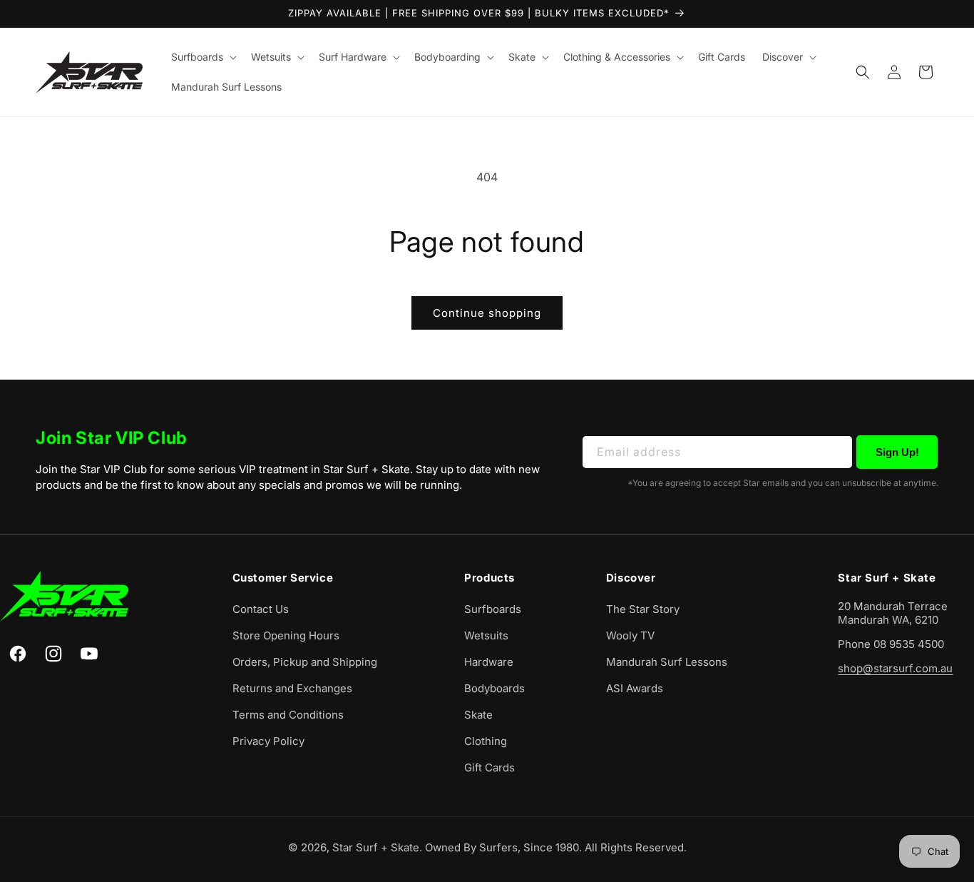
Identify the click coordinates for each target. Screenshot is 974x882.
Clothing (485, 741)
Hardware (488, 662)
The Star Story (643, 609)
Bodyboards (494, 688)
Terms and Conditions (288, 714)
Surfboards (492, 609)
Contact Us (260, 609)
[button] (202, 57)
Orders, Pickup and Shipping (304, 662)
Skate (478, 714)
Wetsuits (486, 635)
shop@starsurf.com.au (895, 668)
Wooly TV (630, 635)
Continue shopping (487, 313)
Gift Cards (489, 767)
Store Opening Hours (285, 635)
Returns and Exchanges (292, 688)
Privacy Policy (268, 741)
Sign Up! (897, 452)
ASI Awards (634, 688)
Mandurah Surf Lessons (666, 662)
